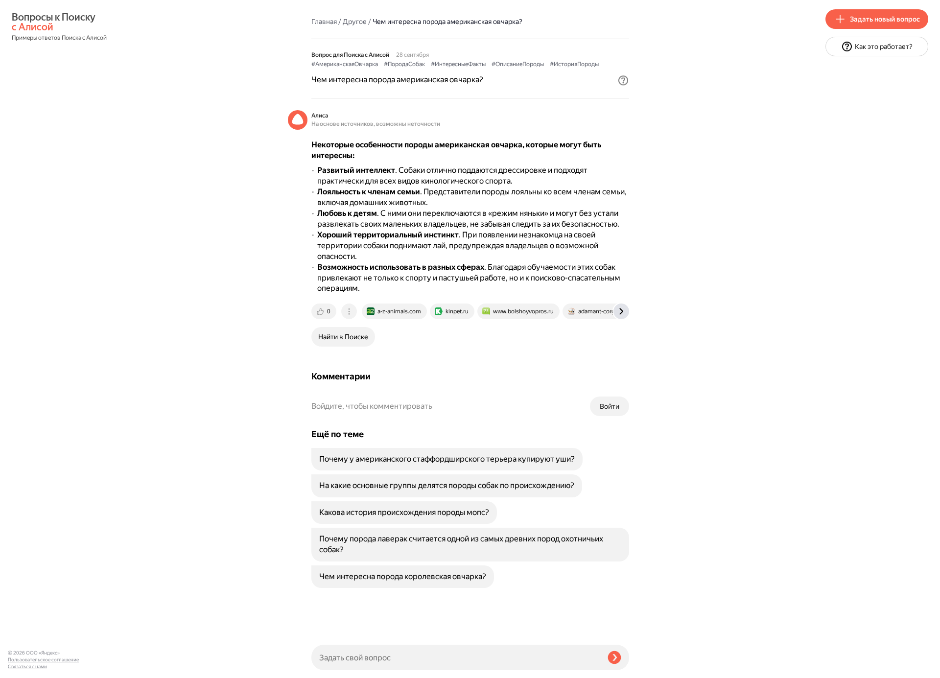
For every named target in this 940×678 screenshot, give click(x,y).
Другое (355, 21)
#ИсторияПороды (574, 64)
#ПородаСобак (404, 64)
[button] (623, 80)
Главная (324, 21)
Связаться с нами (27, 666)
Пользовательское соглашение (43, 659)
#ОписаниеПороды (518, 64)
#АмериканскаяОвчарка (344, 64)
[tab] (324, 311)
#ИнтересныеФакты (458, 64)
